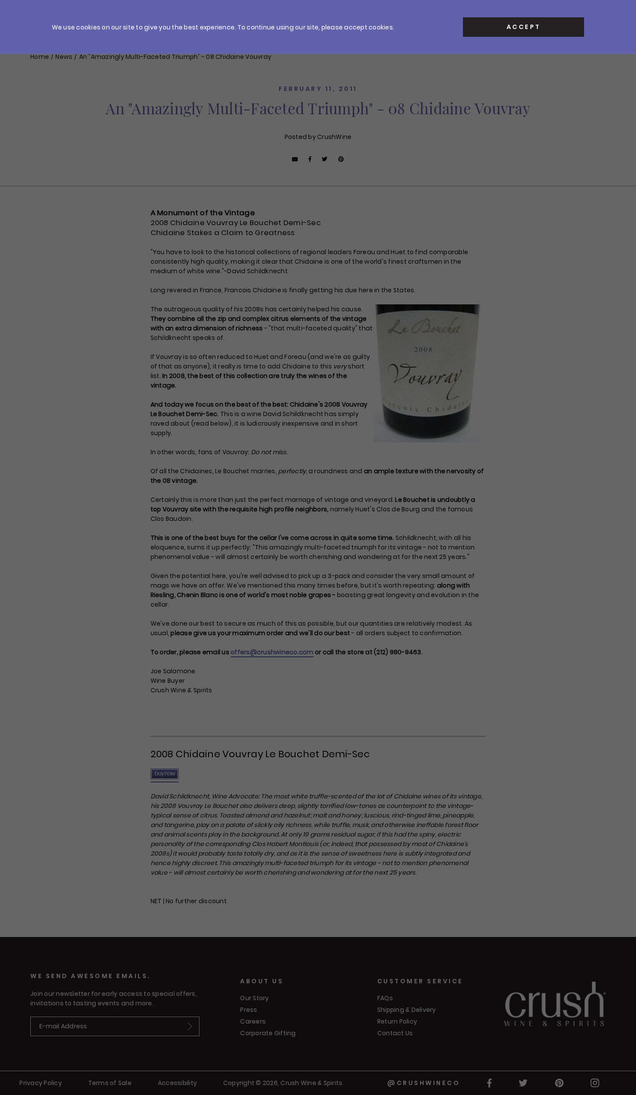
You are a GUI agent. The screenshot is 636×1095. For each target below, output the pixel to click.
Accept (524, 27)
